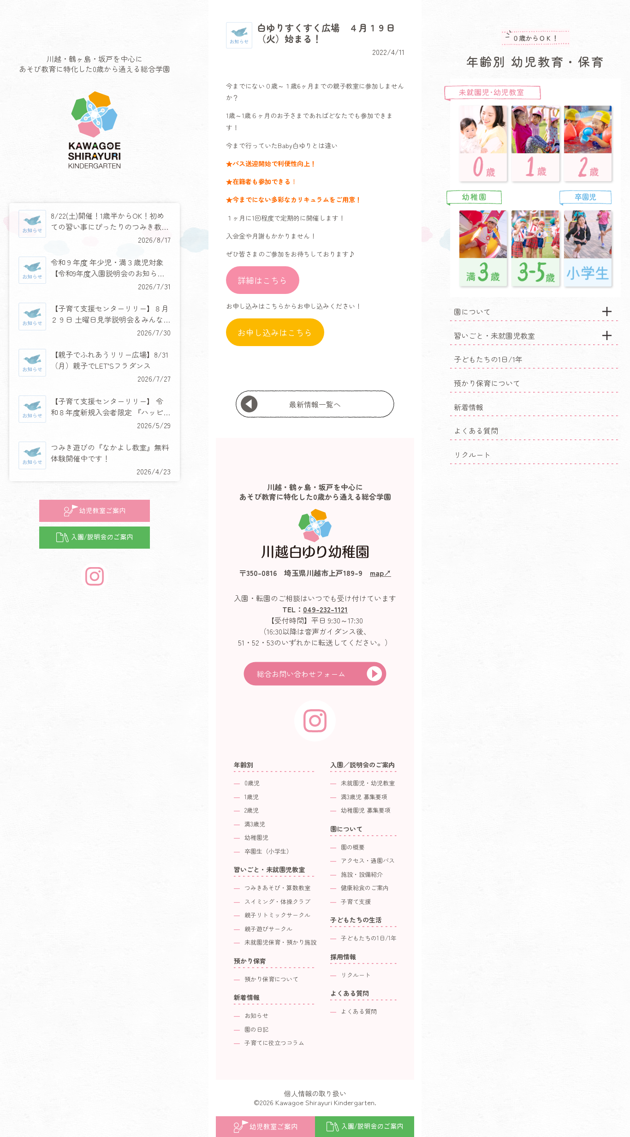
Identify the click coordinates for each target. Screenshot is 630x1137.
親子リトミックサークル (277, 914)
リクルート (472, 454)
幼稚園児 (256, 837)
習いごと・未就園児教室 (494, 335)
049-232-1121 (325, 609)
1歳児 (251, 796)
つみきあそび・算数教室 (277, 887)
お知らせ (256, 1015)
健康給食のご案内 (365, 887)
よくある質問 (476, 430)
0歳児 (252, 782)
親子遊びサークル (268, 928)
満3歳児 (254, 824)
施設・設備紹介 (362, 874)
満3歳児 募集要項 (364, 796)
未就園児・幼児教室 (368, 782)
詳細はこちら (262, 280)
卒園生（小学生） (268, 851)
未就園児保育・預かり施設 (280, 942)
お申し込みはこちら (275, 332)
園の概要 (353, 847)
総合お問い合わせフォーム (301, 673)
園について (472, 311)
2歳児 (251, 810)
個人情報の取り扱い (315, 1093)
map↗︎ (380, 572)
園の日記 (256, 1029)
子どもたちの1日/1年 (488, 359)
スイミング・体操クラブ (277, 901)
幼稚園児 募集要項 (366, 810)
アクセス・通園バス (368, 860)
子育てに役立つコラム (274, 1042)
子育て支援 (356, 901)
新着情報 (468, 407)
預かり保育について (487, 383)
